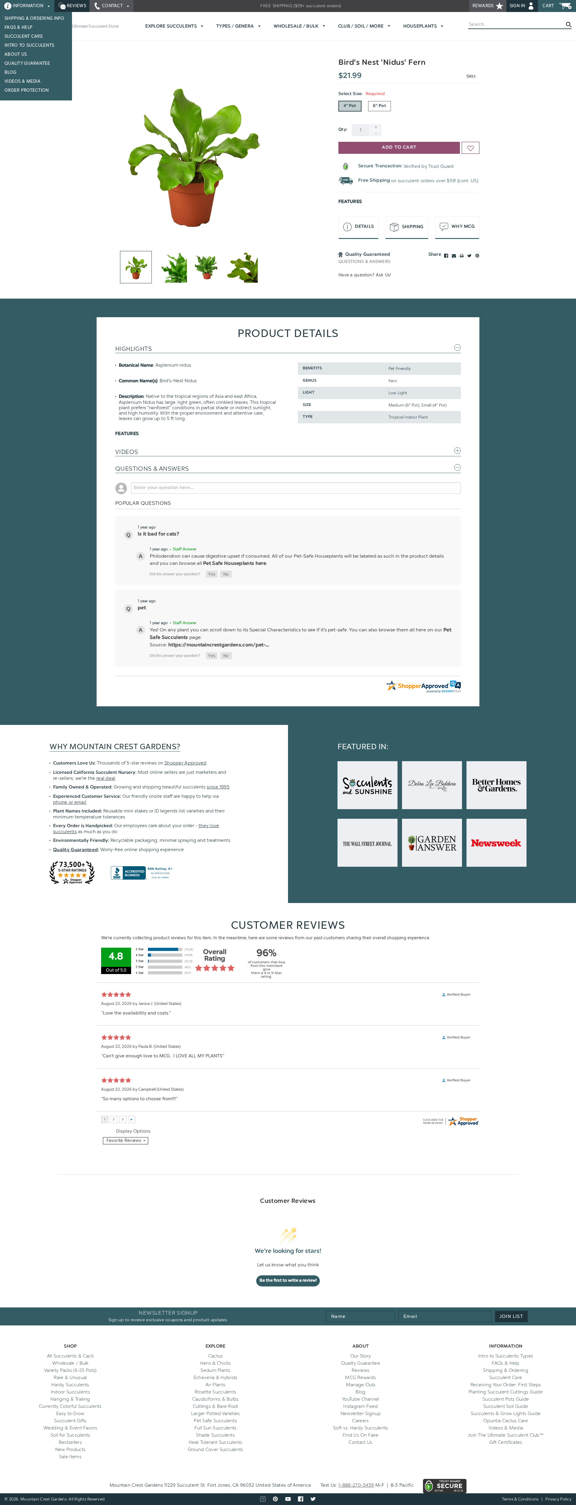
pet (142, 608)
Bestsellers (70, 1442)
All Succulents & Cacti (70, 1356)
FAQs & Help (18, 27)
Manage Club (360, 1384)
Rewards (483, 5)
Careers (360, 1420)
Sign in (518, 5)
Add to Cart (399, 147)
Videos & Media (22, 81)
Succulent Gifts (70, 1420)
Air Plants (215, 1384)
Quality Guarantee (27, 63)
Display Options (133, 1131)
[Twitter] (469, 256)
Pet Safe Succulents (215, 1420)
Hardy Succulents (70, 1384)
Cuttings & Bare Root (215, 1406)
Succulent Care (23, 36)
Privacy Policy (558, 1499)
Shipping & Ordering (505, 1370)
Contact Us (360, 1442)
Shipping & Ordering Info (34, 18)
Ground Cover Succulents (215, 1449)
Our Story (360, 1356)
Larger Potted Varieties (215, 1413)
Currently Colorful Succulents (70, 1406)
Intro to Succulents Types (505, 1356)
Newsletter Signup (360, 1413)
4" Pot (350, 106)
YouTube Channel (360, 1399)
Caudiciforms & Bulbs (215, 1399)
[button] (212, 574)
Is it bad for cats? (158, 534)
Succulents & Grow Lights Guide (506, 1413)
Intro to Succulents (29, 45)
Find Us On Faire (361, 1435)
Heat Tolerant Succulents (215, 1442)
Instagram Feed (360, 1406)
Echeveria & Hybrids (216, 1377)
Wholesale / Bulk (70, 1363)
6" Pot (379, 106)
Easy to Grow (70, 1413)
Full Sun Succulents (215, 1428)
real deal (106, 778)
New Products (70, 1449)
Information (28, 5)
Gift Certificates (505, 1442)
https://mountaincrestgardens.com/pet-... (218, 645)
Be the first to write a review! (288, 1281)
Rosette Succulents (215, 1392)
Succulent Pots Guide (505, 1399)
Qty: (342, 130)
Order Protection (26, 90)
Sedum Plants (215, 1370)
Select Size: (361, 94)
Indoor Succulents (70, 1392)
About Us (15, 54)
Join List (511, 1316)
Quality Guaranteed (75, 850)
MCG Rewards (360, 1377)
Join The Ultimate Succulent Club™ (506, 1435)
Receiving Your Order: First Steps (505, 1384)
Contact (112, 5)
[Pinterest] (477, 256)
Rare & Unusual (70, 1377)
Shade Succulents (215, 1435)
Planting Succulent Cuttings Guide (506, 1392)
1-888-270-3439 (356, 1485)
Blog (10, 72)
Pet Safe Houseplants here (234, 563)
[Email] (454, 256)
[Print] (462, 256)
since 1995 (218, 787)
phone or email (69, 802)
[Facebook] (446, 256)
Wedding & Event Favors (71, 1428)
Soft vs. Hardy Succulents (360, 1428)
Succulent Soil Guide (505, 1406)
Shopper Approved (185, 763)
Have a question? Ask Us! (364, 275)
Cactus (215, 1356)
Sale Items (70, 1456)
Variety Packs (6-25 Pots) (70, 1370)
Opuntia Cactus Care (505, 1420)
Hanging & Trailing (70, 1399)
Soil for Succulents (70, 1435)
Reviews (76, 5)
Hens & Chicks (215, 1363)
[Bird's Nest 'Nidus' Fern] (191, 153)
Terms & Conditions (520, 1499)
